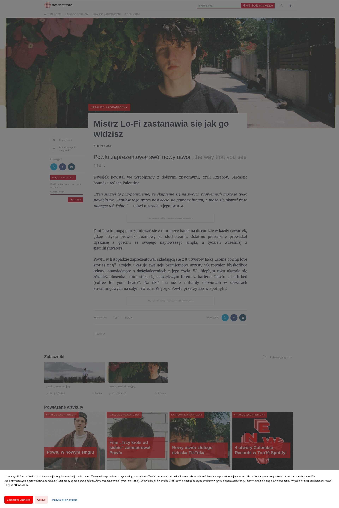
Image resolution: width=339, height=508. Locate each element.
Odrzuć (41, 499)
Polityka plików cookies (65, 499)
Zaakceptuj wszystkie (19, 499)
